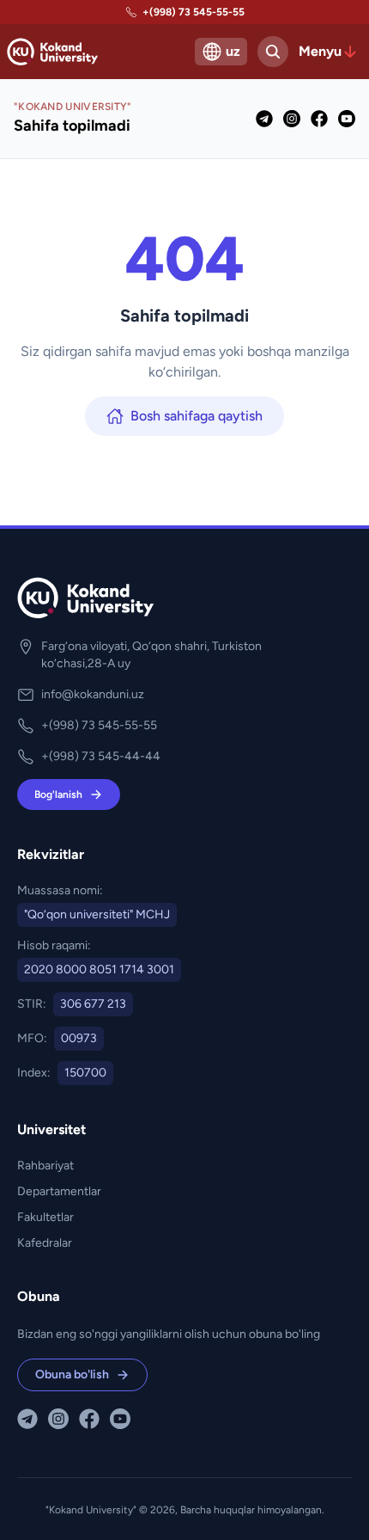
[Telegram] (264, 118)
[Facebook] (319, 118)
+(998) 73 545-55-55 (193, 12)
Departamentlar (59, 1191)
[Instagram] (291, 118)
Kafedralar (44, 1243)
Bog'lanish (58, 794)
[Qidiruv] (272, 51)
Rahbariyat (45, 1165)
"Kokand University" (90, 1510)
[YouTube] (346, 118)
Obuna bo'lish (72, 1374)
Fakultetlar (45, 1217)
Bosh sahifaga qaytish (196, 416)
